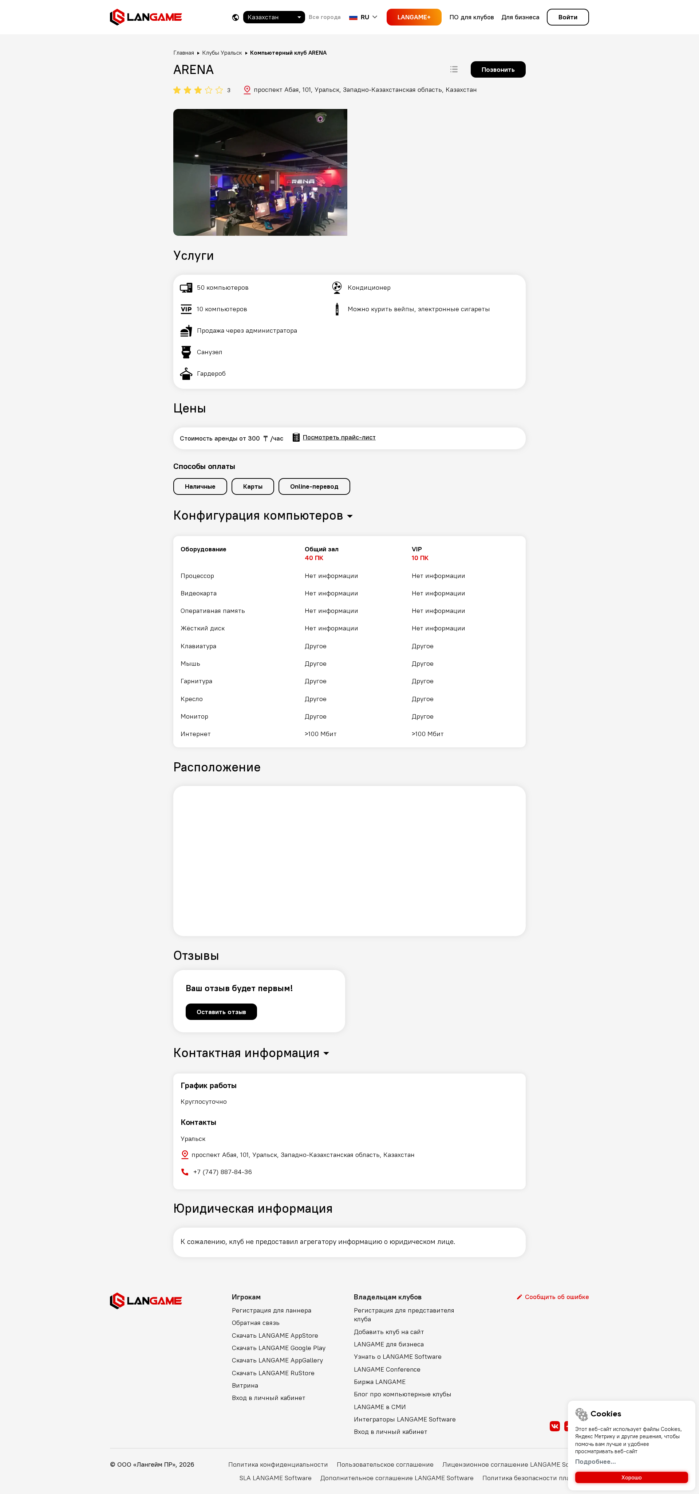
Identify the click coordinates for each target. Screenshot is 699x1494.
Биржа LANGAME (380, 1381)
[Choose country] (236, 17)
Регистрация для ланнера (271, 1310)
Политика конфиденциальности (278, 1464)
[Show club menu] (454, 69)
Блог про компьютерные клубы (402, 1394)
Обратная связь (256, 1322)
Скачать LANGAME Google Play (278, 1348)
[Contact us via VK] (555, 1426)
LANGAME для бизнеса (389, 1344)
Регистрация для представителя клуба (404, 1314)
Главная (183, 52)
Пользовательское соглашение (385, 1464)
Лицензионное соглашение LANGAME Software (515, 1464)
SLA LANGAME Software (276, 1478)
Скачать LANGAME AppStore (275, 1335)
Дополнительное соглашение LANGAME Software (397, 1478)
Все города (325, 16)
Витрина (245, 1385)
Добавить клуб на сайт (389, 1331)
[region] (349, 641)
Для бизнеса (520, 17)
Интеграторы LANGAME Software (405, 1419)
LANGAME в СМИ (380, 1407)
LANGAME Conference (387, 1369)
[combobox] (274, 17)
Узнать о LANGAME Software (398, 1356)
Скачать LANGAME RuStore (273, 1373)
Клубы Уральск (222, 52)
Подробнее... (595, 1461)
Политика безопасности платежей (535, 1478)
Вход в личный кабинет (268, 1397)
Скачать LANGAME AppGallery (277, 1360)
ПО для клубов (472, 17)
